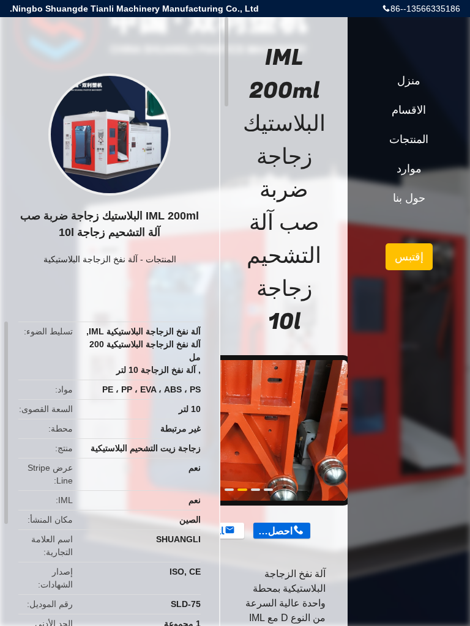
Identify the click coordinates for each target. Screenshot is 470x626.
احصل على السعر (272, 531)
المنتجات (161, 259)
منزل (408, 81)
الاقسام (409, 110)
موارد (409, 169)
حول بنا (409, 198)
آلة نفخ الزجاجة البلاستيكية (90, 259)
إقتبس (409, 257)
